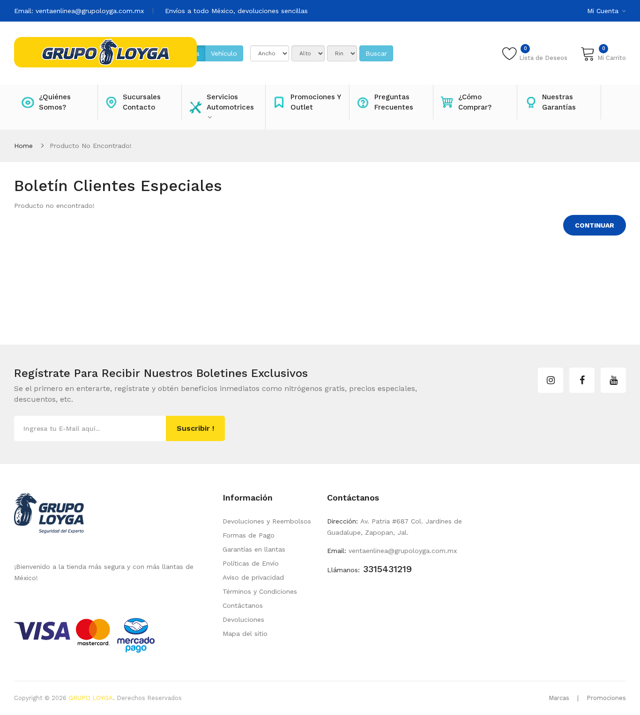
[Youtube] (613, 380)
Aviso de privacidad (253, 577)
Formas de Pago (249, 535)
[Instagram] (550, 380)
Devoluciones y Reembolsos (267, 521)
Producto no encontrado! (91, 145)
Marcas (559, 697)
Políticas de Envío (251, 563)
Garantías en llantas (254, 549)
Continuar (594, 225)
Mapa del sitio (245, 633)
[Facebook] (582, 380)
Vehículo (224, 53)
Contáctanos (243, 605)
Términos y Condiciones (260, 591)
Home (23, 145)
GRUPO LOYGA (90, 697)
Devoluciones (243, 619)
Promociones (606, 697)
